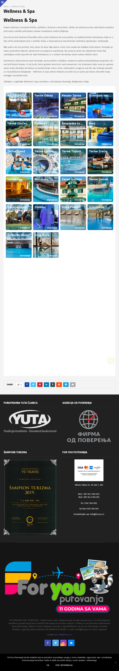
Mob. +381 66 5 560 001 (88, 494)
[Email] (71, 643)
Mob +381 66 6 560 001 (89, 497)
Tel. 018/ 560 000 (89, 503)
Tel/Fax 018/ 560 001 (89, 509)
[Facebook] (48, 643)
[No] (115, 662)
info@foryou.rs (97, 514)
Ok (48, 665)
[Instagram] (63, 643)
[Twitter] (55, 643)
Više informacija (64, 665)
